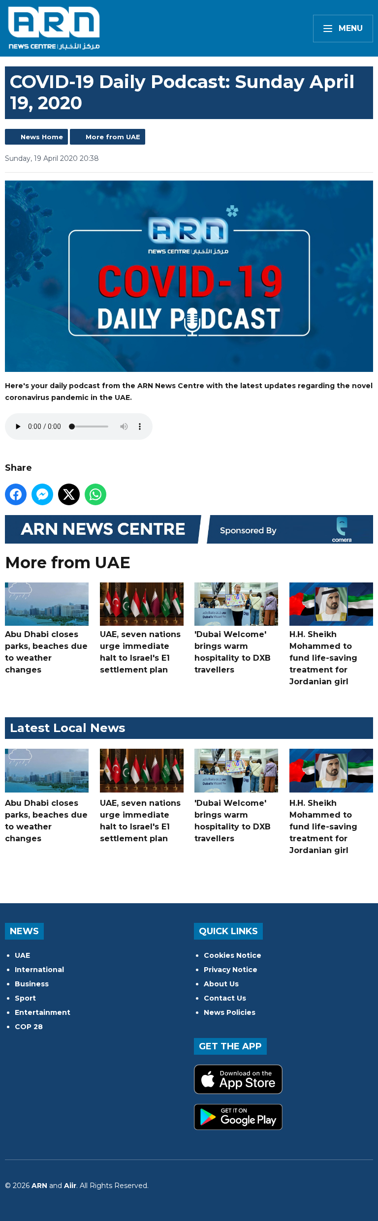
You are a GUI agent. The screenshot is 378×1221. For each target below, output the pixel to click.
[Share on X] (69, 494)
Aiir (70, 1185)
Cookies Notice (232, 955)
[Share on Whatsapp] (95, 494)
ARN (39, 1185)
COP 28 (29, 1026)
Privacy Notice (230, 969)
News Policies (229, 1012)
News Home (42, 137)
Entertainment (42, 1012)
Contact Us (225, 998)
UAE (22, 955)
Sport (25, 998)
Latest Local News (67, 728)
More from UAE (113, 137)
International (39, 969)
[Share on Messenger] (42, 494)
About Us (221, 983)
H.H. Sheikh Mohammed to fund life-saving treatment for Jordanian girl (323, 658)
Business (32, 983)
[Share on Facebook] (16, 494)
